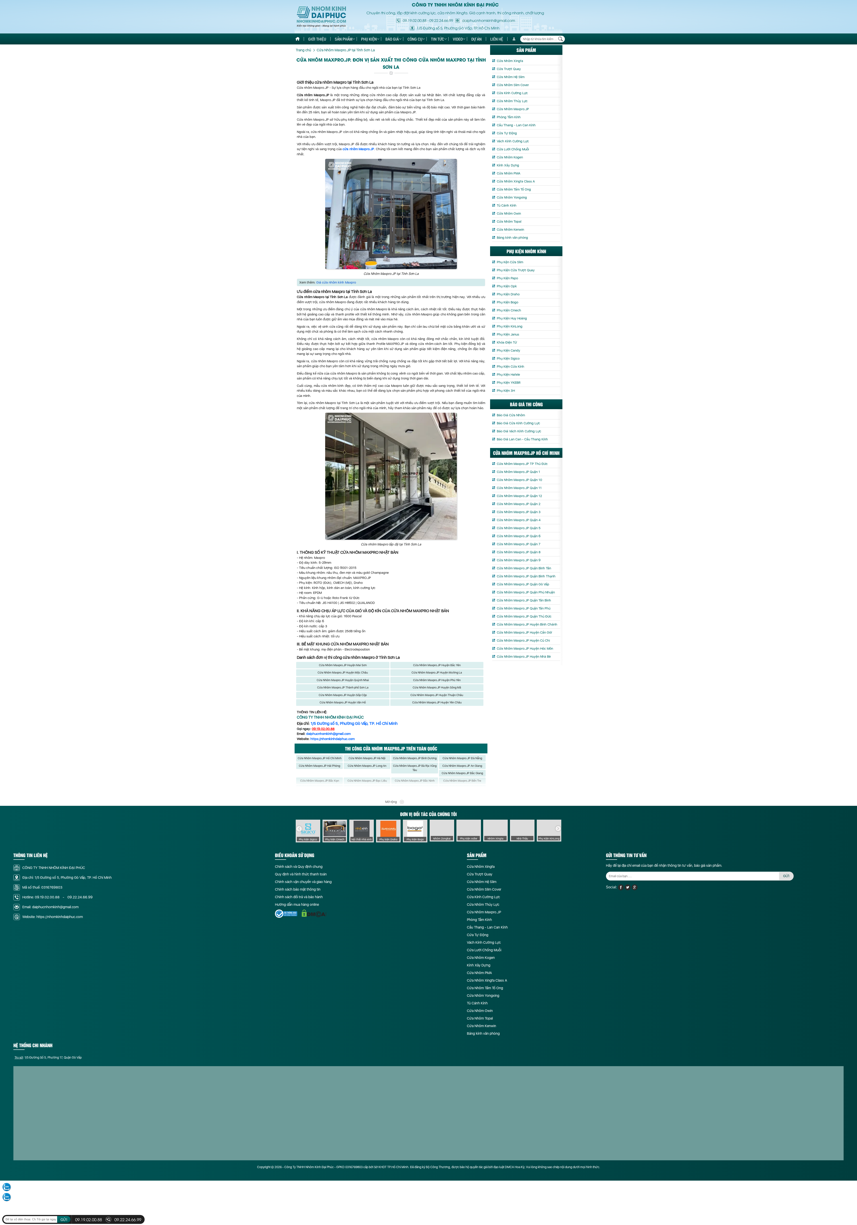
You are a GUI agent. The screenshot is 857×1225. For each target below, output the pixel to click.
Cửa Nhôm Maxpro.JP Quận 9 (519, 560)
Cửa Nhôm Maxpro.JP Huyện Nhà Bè (524, 657)
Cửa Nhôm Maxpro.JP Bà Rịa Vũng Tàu (415, 768)
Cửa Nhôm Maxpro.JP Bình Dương (415, 758)
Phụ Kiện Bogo (507, 302)
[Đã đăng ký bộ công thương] (286, 913)
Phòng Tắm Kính (509, 117)
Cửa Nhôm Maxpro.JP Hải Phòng (319, 765)
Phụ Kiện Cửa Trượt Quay (516, 270)
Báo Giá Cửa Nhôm (511, 415)
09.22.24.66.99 (441, 20)
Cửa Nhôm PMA (508, 173)
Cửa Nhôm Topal (509, 222)
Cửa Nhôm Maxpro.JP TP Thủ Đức (522, 464)
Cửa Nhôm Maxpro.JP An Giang (462, 765)
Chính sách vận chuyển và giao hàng (303, 882)
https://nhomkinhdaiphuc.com (332, 739)
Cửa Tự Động (507, 133)
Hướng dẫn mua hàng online (297, 904)
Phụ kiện (369, 39)
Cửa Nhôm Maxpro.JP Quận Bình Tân (524, 568)
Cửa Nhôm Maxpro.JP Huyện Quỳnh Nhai (343, 680)
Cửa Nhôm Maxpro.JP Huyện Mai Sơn (343, 665)
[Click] (299, 828)
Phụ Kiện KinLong (509, 326)
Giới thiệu (317, 39)
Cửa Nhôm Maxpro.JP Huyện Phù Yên (437, 680)
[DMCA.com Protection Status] (314, 913)
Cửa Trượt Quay (509, 69)
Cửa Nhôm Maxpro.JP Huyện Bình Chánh (527, 624)
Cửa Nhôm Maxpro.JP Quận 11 (519, 488)
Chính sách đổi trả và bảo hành (299, 897)
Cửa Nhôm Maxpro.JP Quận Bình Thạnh (526, 576)
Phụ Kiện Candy (508, 350)
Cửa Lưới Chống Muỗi (513, 149)
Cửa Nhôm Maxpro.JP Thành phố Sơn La (342, 687)
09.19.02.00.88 (414, 20)
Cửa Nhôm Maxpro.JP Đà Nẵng (462, 758)
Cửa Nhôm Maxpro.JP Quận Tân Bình (524, 600)
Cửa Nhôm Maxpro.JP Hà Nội (367, 758)
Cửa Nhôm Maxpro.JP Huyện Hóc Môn (525, 649)
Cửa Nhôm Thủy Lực (512, 101)
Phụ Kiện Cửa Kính (510, 367)
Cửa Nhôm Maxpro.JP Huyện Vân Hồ (343, 702)
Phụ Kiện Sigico (508, 359)
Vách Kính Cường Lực (513, 141)
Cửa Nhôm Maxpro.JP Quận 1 (518, 472)
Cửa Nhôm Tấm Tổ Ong (514, 189)
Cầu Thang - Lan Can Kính (516, 125)
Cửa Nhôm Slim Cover (513, 85)
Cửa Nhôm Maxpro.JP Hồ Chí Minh (319, 758)
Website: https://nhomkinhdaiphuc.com (52, 917)
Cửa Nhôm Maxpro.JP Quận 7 (518, 544)
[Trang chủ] (297, 38)
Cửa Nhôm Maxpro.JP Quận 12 (519, 496)
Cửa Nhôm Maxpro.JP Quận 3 (519, 512)
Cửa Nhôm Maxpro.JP (513, 109)
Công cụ (415, 39)
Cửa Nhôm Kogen (510, 157)
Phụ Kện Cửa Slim (510, 262)
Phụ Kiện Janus (508, 334)
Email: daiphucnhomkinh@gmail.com (50, 907)
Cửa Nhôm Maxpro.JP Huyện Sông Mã (437, 687)
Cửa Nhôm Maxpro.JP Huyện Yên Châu (437, 702)
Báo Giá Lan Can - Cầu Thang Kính (522, 439)
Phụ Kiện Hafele (508, 375)
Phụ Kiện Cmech (509, 310)
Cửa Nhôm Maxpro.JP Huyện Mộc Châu (343, 672)
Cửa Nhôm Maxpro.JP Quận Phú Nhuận (526, 592)
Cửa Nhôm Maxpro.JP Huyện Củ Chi (523, 640)
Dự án (476, 39)
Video (458, 39)
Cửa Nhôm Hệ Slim (510, 77)
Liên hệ (496, 39)
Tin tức (437, 39)
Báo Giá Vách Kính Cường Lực (519, 431)
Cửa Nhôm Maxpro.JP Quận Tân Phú (523, 608)
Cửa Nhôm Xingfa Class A (516, 181)
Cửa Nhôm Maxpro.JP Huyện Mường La (437, 672)
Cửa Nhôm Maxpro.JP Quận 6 (519, 536)
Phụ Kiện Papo (507, 278)
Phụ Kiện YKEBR (508, 383)
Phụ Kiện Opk (507, 286)
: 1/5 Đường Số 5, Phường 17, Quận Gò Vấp (48, 1057)
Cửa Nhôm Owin (509, 213)
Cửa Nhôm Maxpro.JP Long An (367, 765)
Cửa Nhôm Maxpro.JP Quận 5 (519, 528)
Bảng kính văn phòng (512, 238)
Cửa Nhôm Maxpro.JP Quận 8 (519, 552)
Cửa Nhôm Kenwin (510, 230)
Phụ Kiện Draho (508, 294)
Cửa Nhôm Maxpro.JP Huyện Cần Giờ (524, 632)
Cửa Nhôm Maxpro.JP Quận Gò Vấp (523, 584)
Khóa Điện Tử (507, 342)
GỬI (786, 876)
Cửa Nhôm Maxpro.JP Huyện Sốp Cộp (343, 695)
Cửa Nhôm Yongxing (512, 197)
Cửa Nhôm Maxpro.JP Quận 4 (519, 520)
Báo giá (392, 39)
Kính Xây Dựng (508, 165)
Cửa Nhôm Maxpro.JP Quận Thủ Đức (524, 616)
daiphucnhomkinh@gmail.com (328, 734)
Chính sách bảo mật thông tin (297, 889)
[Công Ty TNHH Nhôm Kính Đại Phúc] (321, 16)
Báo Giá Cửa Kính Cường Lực (518, 423)
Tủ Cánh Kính (506, 205)
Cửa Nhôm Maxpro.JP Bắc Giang (462, 773)
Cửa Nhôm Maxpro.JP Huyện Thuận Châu (436, 695)
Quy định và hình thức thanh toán (301, 874)
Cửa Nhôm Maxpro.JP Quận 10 (519, 480)
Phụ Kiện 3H (506, 391)
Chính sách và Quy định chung (298, 866)
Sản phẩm (343, 39)
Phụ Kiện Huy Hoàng (512, 318)
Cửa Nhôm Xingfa (510, 61)
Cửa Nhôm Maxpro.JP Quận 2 (518, 504)
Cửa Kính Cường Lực (512, 93)
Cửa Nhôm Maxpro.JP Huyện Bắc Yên (437, 665)
